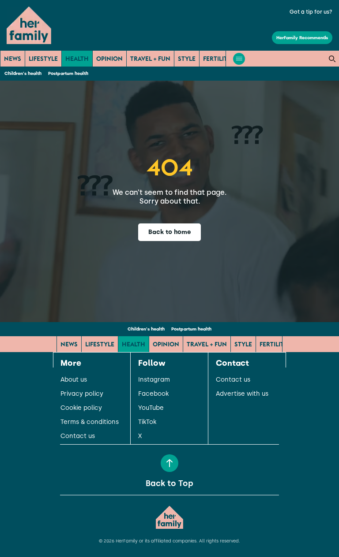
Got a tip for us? (311, 12)
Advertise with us (242, 393)
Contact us (77, 436)
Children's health (22, 73)
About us (73, 379)
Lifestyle (43, 59)
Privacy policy (81, 393)
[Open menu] (239, 59)
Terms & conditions (89, 422)
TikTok (147, 422)
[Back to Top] (169, 463)
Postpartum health (68, 73)
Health (77, 59)
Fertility (217, 59)
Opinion (109, 59)
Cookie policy (81, 408)
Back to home (169, 232)
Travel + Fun (150, 59)
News (12, 59)
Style (187, 59)
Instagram (154, 379)
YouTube (151, 408)
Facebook (153, 393)
